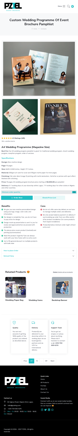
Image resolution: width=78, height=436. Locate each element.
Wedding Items (35, 300)
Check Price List (49, 198)
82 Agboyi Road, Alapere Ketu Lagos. (20, 402)
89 (46, 361)
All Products (45, 382)
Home (35, 29)
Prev (25, 361)
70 (37, 361)
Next (52, 361)
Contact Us (45, 392)
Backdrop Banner (59, 300)
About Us (44, 389)
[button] (68, 6)
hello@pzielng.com (14, 405)
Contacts (44, 29)
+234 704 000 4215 (14, 409)
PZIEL (24, 429)
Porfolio (43, 386)
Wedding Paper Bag (14, 300)
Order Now (18, 198)
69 (31, 361)
